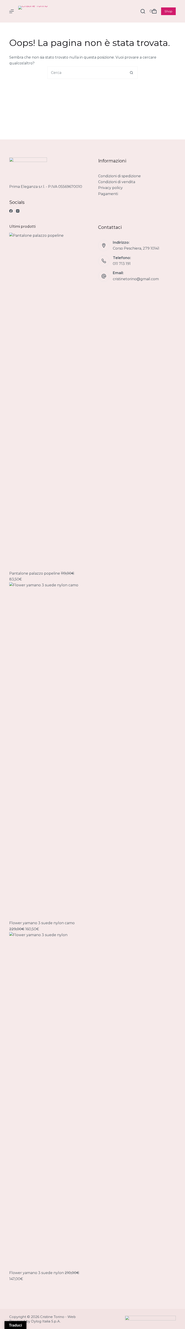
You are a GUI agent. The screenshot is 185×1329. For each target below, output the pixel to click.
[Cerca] (143, 11)
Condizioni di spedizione (119, 176)
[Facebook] (11, 211)
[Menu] (11, 11)
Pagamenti (108, 194)
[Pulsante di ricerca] (131, 73)
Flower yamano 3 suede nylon (37, 1273)
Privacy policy (110, 188)
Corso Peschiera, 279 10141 (136, 248)
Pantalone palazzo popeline (35, 573)
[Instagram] (17, 211)
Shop (168, 11)
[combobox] (86, 72)
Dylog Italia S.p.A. (46, 1321)
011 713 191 (122, 264)
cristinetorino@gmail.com (136, 279)
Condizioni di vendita (116, 182)
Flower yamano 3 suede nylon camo (42, 923)
